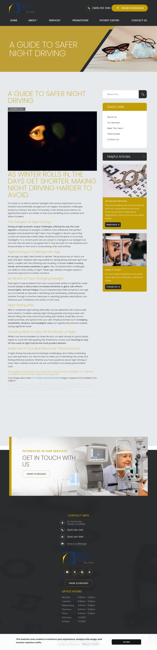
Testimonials (113, 133)
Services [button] (54, 20)
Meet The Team (115, 128)
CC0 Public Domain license (45, 377)
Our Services (113, 122)
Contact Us (139, 20)
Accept (126, 642)
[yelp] (90, 572)
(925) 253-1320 (75, 529)
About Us (112, 117)
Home (13, 20)
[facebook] (67, 572)
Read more (112, 224)
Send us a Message (77, 543)
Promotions (80, 20)
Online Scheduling (36, 473)
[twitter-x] (75, 572)
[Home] (22, 8)
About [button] (32, 20)
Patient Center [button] (109, 20)
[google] (82, 572)
